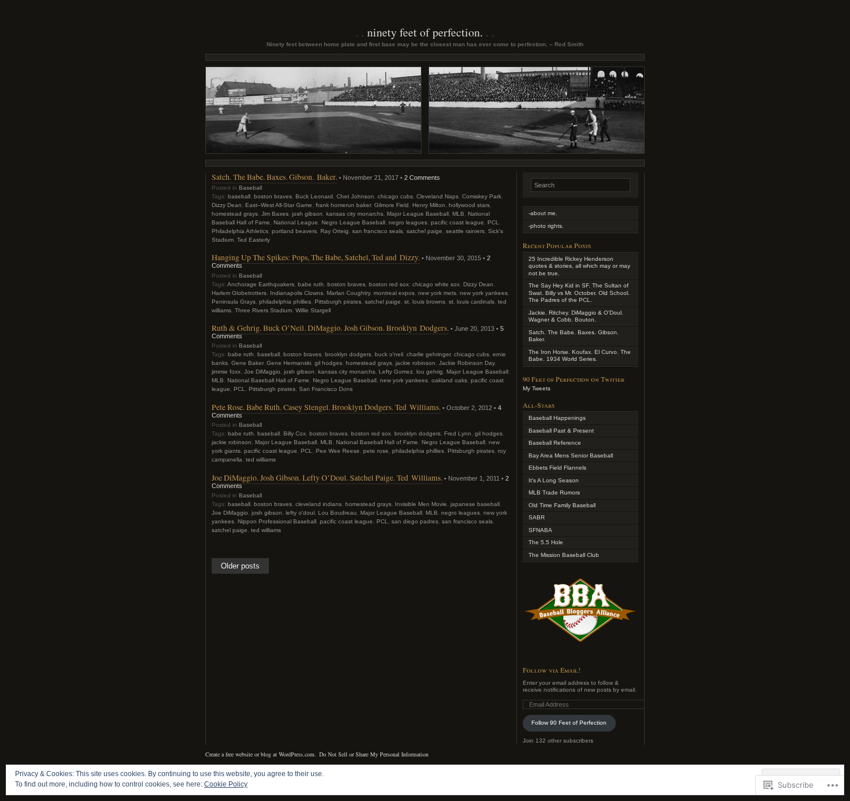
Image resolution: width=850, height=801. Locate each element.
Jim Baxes (275, 214)
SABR (537, 517)
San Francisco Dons (326, 389)
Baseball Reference (555, 443)
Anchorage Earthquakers (260, 284)
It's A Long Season (554, 480)
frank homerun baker (343, 205)
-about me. (543, 213)
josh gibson (307, 214)
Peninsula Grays (234, 301)
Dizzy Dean (227, 205)
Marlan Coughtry (348, 293)
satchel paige (424, 231)
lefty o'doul (300, 513)
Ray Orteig (334, 231)
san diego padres (414, 521)
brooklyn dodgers (348, 354)
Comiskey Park (481, 196)
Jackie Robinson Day (466, 363)
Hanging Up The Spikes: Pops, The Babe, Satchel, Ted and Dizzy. (316, 257)
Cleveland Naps (437, 196)
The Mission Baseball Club (564, 555)
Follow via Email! (552, 669)
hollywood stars (469, 205)
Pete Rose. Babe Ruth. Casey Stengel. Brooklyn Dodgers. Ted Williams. (326, 406)
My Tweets (536, 388)
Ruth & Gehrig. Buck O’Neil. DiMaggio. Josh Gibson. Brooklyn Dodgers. (330, 327)
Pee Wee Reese (338, 451)
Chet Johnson (355, 196)
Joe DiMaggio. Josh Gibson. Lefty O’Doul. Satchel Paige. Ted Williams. (327, 477)
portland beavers (294, 231)
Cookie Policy (225, 784)
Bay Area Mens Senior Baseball (571, 455)
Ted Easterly (253, 240)
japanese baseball (475, 504)
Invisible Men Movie (421, 504)
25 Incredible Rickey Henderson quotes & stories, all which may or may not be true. (579, 266)
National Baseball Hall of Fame (268, 380)
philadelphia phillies (285, 301)
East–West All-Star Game (278, 205)
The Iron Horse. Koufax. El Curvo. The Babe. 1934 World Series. (580, 356)
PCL (493, 222)
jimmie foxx (226, 371)
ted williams (261, 459)
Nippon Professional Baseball (277, 521)
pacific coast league (457, 222)
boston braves (273, 196)
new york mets (437, 293)
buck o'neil (389, 354)
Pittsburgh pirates (338, 301)
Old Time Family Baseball (562, 505)
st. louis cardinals (471, 301)
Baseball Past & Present (561, 430)
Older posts (240, 566)
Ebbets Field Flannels (557, 467)
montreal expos (394, 293)
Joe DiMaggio (262, 371)
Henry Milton (428, 205)
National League (296, 222)
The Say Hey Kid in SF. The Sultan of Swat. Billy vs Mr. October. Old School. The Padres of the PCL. (579, 292)
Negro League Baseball (353, 222)
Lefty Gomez (396, 371)
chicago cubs (395, 196)
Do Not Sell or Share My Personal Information (373, 754)
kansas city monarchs (354, 214)
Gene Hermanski (289, 363)
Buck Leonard (314, 196)
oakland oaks (449, 380)
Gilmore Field (391, 205)
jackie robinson (415, 363)
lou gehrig (429, 371)
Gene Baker (247, 363)
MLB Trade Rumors (554, 492)
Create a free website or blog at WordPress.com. (260, 754)
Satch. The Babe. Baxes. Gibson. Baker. (274, 176)
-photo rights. (546, 226)
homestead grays (235, 214)
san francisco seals (377, 231)
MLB (458, 214)
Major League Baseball (418, 214)
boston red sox (389, 284)
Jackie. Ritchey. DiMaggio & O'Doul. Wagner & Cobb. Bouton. (576, 316)
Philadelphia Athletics (240, 231)
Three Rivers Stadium (263, 310)
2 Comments (422, 177)
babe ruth (311, 284)
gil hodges (328, 363)
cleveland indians (318, 504)
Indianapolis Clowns (296, 293)
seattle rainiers (465, 231)
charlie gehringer (428, 354)
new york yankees (484, 293)
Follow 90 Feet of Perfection (569, 722)
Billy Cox (294, 433)
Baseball (250, 187)
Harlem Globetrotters (239, 293)
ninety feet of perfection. (425, 32)
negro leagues (408, 222)
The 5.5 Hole (546, 542)
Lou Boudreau (337, 513)
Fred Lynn (457, 433)
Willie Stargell (313, 310)
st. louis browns (424, 301)
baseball (239, 196)
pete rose (376, 451)
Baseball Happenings (557, 418)
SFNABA (540, 530)
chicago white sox (436, 284)
